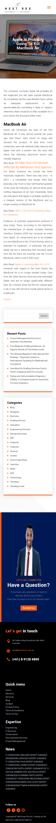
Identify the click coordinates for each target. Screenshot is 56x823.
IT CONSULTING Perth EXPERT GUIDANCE (24, 762)
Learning (14, 464)
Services (10, 697)
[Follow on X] (13, 810)
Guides (13, 456)
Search (43, 316)
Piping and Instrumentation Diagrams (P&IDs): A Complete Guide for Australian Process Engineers (29, 379)
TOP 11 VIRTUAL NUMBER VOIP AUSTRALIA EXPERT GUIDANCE (27, 771)
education (15, 425)
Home (8, 690)
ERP (12, 438)
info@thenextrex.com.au (23, 650)
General (14, 451)
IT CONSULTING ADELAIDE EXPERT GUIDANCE (26, 755)
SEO (12, 473)
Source (7, 299)
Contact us (29, 608)
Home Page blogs (18, 460)
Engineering (11, 728)
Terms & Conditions (15, 710)
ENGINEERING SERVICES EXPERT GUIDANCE (26, 758)
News (12, 469)
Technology (15, 477)
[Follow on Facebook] (8, 810)
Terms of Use (12, 714)
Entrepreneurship (18, 434)
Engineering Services (20, 429)
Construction (12, 734)
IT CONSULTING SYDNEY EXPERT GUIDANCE (26, 765)
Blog (12, 407)
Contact (9, 704)
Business (14, 416)
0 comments (42, 53)
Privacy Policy (12, 707)
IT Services (11, 731)
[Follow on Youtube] (23, 810)
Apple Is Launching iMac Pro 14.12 (32, 264)
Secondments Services (17, 738)
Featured (14, 442)
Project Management (15, 741)
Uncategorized (28, 53)
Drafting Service (17, 420)
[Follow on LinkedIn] (18, 810)
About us (10, 693)
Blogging (14, 412)
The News (14, 482)
